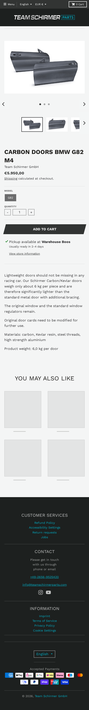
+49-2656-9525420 (44, 577)
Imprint (44, 616)
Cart (80, 4)
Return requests (44, 532)
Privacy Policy (44, 625)
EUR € (39, 4)
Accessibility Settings (44, 527)
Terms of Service (44, 620)
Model (8, 190)
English (24, 4)
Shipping (10, 178)
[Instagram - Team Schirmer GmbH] (40, 592)
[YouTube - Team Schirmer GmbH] (48, 592)
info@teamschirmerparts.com (44, 584)
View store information (24, 253)
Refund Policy (44, 522)
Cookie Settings (44, 630)
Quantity (10, 206)
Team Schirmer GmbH (21, 167)
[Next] (84, 104)
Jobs (44, 537)
